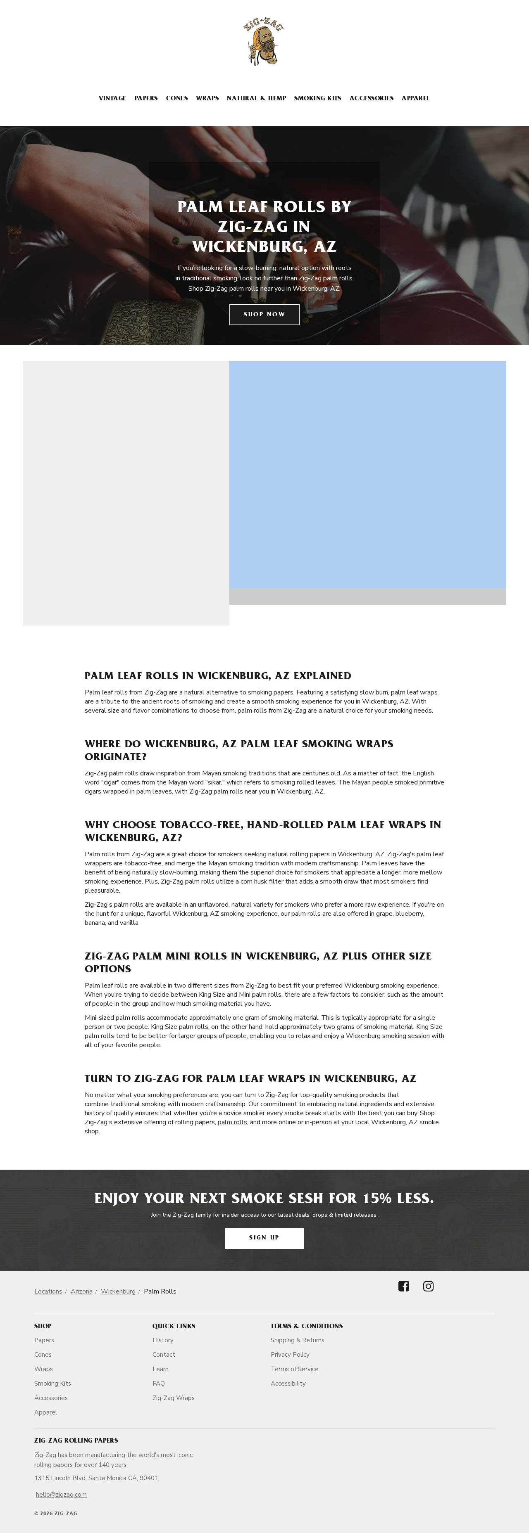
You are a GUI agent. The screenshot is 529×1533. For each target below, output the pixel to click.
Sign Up (264, 1238)
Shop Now (264, 315)
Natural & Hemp (256, 99)
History (163, 1340)
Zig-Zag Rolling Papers (76, 1441)
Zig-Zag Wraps (174, 1398)
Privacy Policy (290, 1355)
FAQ (159, 1383)
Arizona (82, 1291)
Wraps (207, 99)
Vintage (112, 99)
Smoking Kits (317, 99)
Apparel (416, 99)
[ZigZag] (264, 41)
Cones (177, 99)
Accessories (371, 99)
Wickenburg (118, 1291)
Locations (48, 1291)
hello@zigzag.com (61, 1494)
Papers (146, 99)
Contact (164, 1355)
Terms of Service (295, 1369)
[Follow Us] (403, 1293)
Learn (161, 1369)
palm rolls (232, 1122)
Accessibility (288, 1383)
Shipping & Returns (297, 1340)
